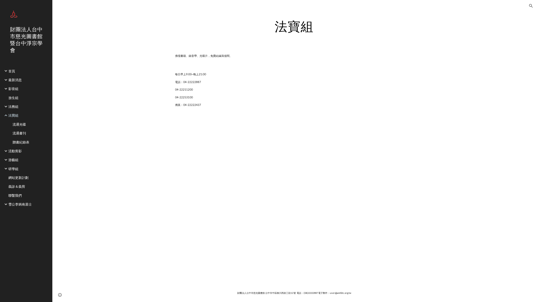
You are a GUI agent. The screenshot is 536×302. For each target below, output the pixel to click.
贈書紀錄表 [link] (21, 142)
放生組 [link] (13, 98)
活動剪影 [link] (15, 151)
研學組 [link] (13, 169)
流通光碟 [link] (19, 124)
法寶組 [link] (13, 115)
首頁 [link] (11, 71)
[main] (294, 26)
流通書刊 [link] (19, 133)
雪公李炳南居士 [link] (20, 204)
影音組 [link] (13, 89)
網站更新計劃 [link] (18, 178)
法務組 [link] (13, 106)
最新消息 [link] (15, 80)
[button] (531, 6)
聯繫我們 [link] (15, 195)
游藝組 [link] (13, 160)
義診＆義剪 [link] (16, 186)
